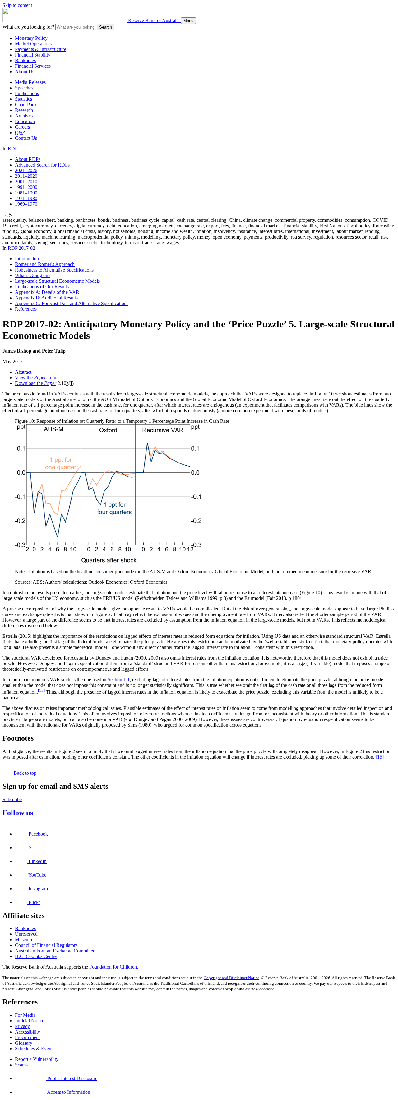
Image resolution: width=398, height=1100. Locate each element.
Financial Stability (32, 54)
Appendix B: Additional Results (46, 297)
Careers (22, 127)
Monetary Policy (31, 38)
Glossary (23, 1043)
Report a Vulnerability (36, 1059)
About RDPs (27, 159)
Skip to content (17, 5)
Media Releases (30, 82)
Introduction (27, 258)
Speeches (24, 87)
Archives (24, 115)
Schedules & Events (34, 1048)
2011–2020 (26, 176)
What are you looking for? (28, 27)
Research (24, 110)
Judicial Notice (29, 1020)
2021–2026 (26, 170)
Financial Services (33, 66)
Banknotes (25, 60)
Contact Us (26, 138)
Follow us (17, 813)
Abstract (23, 372)
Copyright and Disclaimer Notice (231, 977)
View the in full (37, 377)
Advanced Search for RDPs (42, 164)
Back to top (24, 773)
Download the (35, 383)
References (26, 309)
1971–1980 (26, 198)
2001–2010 (26, 181)
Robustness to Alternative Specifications (54, 269)
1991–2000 (26, 187)
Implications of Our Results (42, 286)
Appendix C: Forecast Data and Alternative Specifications (71, 303)
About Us (24, 71)
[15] (41, 690)
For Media (25, 1015)
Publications (27, 93)
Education (25, 121)
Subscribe (12, 799)
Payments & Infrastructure (40, 49)
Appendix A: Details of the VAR (47, 292)
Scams (21, 1064)
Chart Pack (26, 104)
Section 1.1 (119, 679)
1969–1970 (26, 204)
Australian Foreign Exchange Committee (55, 950)
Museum (23, 939)
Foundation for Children (113, 967)
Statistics (23, 99)
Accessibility (27, 1031)
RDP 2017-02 (21, 248)
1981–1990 (26, 192)
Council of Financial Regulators (46, 945)
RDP (13, 148)
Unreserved (26, 934)
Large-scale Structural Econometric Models (57, 281)
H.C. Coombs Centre (36, 956)
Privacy (22, 1026)
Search (105, 27)
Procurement (27, 1037)
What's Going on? (32, 275)
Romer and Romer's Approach (45, 264)
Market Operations (33, 43)
